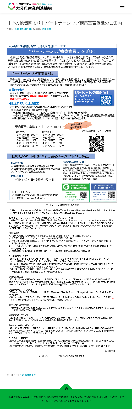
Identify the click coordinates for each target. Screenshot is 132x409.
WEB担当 (46, 29)
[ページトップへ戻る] (66, 389)
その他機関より (28, 374)
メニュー (122, 6)
